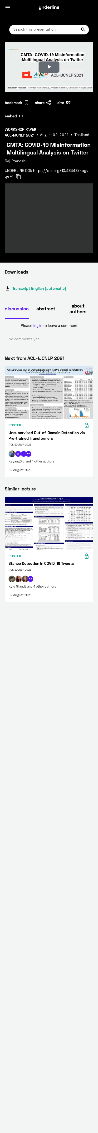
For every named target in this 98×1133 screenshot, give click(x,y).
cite (60, 102)
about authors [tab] (78, 308)
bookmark (13, 102)
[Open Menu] (7, 7)
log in (37, 326)
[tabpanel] (49, 332)
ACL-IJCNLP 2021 (45, 358)
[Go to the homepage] (49, 7)
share (40, 102)
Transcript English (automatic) (39, 288)
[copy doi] (21, 177)
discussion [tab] (17, 308)
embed (11, 116)
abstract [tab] (45, 308)
